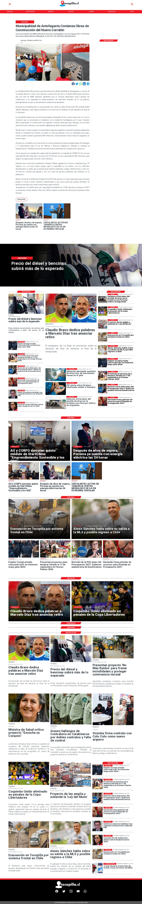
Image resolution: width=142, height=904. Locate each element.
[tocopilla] (102, 336)
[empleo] (102, 362)
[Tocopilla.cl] (9, 5)
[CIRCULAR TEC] (57, 218)
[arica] (102, 298)
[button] (21, 199)
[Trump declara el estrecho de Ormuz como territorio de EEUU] (97, 868)
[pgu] (102, 388)
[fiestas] (102, 375)
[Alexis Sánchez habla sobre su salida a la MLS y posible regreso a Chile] (102, 349)
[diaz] (71, 322)
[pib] (12, 394)
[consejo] (12, 406)
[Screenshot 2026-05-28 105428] (29, 218)
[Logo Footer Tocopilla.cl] (70, 888)
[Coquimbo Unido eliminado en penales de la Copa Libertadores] (102, 311)
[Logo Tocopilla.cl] (71, 6)
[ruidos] (113, 658)
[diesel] (26, 313)
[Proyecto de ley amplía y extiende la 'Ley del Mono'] (102, 323)
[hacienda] (102, 401)
